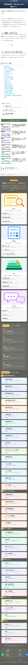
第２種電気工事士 (9, 77)
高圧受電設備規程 (9, 88)
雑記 (5, 97)
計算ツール (7, 75)
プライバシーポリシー (11, 660)
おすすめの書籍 (8, 90)
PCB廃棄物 (7, 71)
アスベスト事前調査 (9, 70)
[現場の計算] (2, 654)
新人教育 (6, 66)
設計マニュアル (8, 73)
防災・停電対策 (8, 68)
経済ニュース (7, 82)
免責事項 (19, 660)
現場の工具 (7, 80)
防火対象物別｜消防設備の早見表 (13, 95)
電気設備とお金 (8, 84)
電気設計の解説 (8, 86)
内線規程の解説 (8, 91)
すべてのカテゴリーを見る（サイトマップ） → (14, 645)
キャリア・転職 (8, 79)
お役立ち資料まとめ (9, 93)
